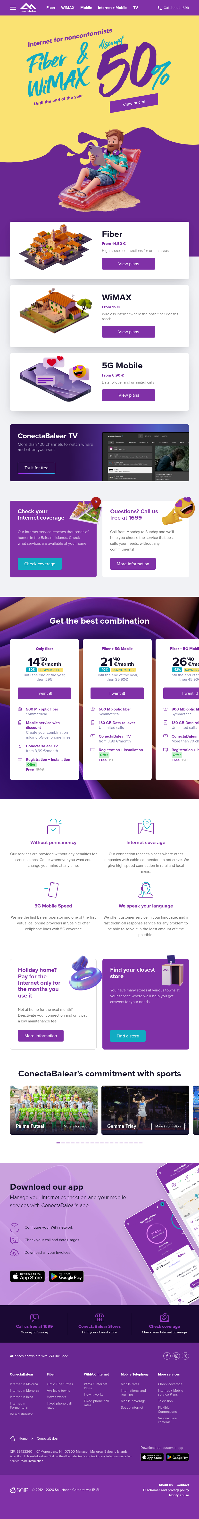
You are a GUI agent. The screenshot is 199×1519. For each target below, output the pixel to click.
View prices (134, 103)
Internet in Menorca (24, 1391)
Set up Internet (132, 1408)
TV (135, 7)
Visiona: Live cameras (167, 1420)
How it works (56, 1397)
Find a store (128, 1036)
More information (133, 564)
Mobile (86, 7)
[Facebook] (167, 1356)
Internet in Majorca (24, 1384)
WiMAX (68, 7)
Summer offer (50, 670)
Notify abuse (179, 1495)
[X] (185, 1356)
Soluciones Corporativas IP (75, 1490)
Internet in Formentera (18, 1405)
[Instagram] (176, 1356)
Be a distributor (21, 1414)
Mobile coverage (133, 1401)
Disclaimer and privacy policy (166, 1490)
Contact (183, 1485)
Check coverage (39, 564)
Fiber (50, 7)
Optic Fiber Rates (60, 1384)
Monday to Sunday (34, 1329)
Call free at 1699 (176, 8)
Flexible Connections (167, 1410)
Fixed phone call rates (59, 1405)
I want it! (44, 693)
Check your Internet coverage (164, 1329)
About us (166, 1485)
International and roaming (133, 1393)
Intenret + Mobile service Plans (170, 1393)
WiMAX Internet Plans (95, 1386)
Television (165, 1401)
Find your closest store (99, 1329)
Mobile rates (130, 1384)
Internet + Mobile (112, 7)
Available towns (58, 1391)
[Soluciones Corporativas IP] (19, 1490)
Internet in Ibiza (21, 1397)
